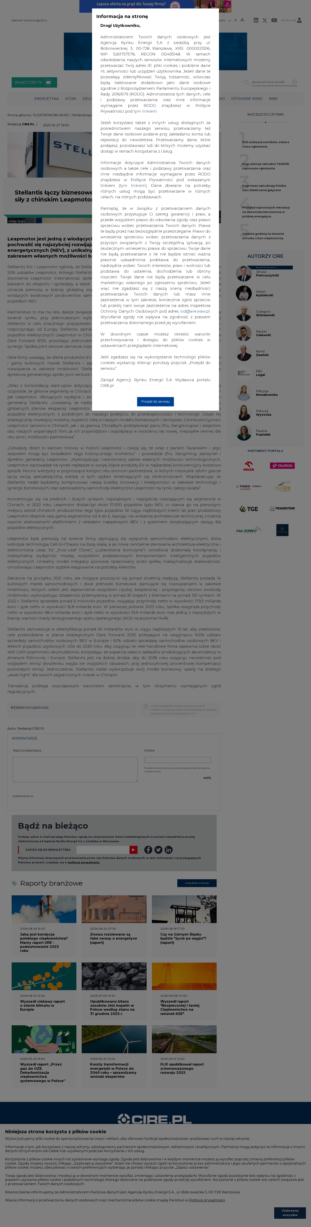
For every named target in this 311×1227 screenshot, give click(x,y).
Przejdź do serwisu (155, 401)
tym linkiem (133, 185)
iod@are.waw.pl (195, 311)
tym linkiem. (145, 111)
